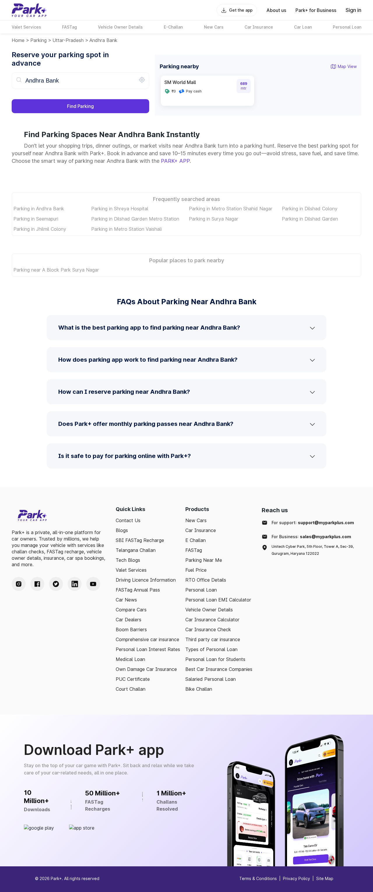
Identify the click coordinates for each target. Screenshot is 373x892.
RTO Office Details (205, 580)
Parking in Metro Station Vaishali (126, 229)
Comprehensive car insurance (147, 639)
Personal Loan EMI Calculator (218, 600)
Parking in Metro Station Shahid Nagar (230, 208)
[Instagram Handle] (19, 584)
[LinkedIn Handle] (75, 584)
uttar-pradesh (68, 40)
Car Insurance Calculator (212, 619)
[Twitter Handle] (56, 584)
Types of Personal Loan (211, 649)
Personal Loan (201, 590)
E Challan (195, 540)
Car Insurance (200, 530)
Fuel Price (196, 570)
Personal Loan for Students (215, 659)
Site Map (324, 878)
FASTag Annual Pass (138, 590)
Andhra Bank (103, 40)
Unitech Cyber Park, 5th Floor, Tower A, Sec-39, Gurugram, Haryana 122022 (313, 550)
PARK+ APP (175, 161)
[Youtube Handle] (93, 584)
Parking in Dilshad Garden (310, 219)
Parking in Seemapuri (35, 219)
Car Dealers (128, 619)
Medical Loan (130, 659)
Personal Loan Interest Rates (148, 649)
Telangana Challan (136, 550)
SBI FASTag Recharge (140, 540)
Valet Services (131, 570)
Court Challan (130, 689)
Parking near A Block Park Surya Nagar (56, 270)
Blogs (122, 530)
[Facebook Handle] (37, 584)
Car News (126, 600)
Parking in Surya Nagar (213, 219)
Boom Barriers (131, 629)
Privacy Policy (296, 878)
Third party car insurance (212, 639)
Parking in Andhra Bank (38, 208)
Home (18, 40)
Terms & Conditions (258, 878)
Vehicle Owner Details (209, 610)
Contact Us (128, 520)
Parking (38, 40)
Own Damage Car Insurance (146, 669)
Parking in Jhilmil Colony (39, 229)
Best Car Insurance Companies (218, 669)
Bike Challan (198, 689)
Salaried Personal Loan (210, 679)
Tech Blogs (128, 560)
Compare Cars (131, 610)
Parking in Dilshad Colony (309, 208)
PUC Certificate (133, 679)
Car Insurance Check (208, 629)
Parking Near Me (203, 560)
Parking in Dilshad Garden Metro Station (135, 219)
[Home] (29, 10)
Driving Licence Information (146, 580)
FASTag (193, 550)
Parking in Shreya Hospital (119, 208)
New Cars (196, 520)
